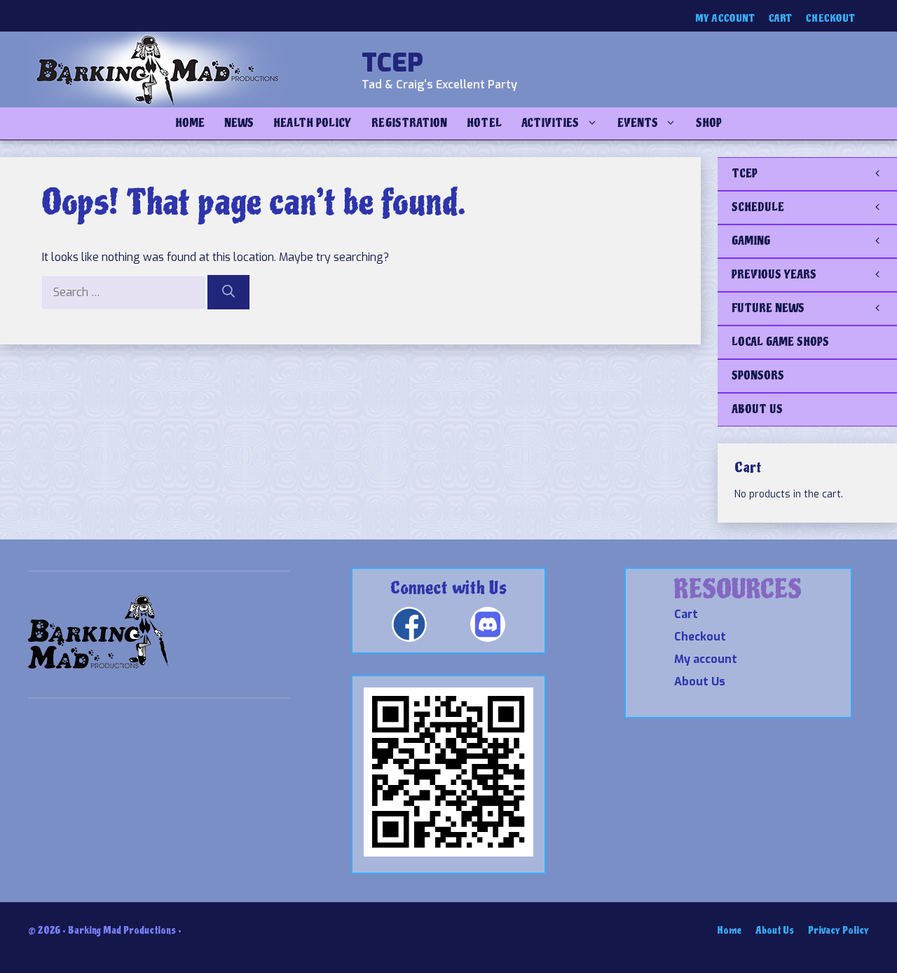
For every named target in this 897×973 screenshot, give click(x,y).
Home (190, 123)
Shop (709, 123)
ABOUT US (757, 409)
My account (725, 18)
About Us (699, 681)
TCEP (392, 63)
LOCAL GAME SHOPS (780, 342)
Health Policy (312, 123)
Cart (780, 18)
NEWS (239, 123)
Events (637, 123)
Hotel (484, 123)
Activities (550, 123)
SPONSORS (758, 375)
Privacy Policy (838, 930)
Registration (409, 123)
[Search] (228, 292)
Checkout (830, 18)
